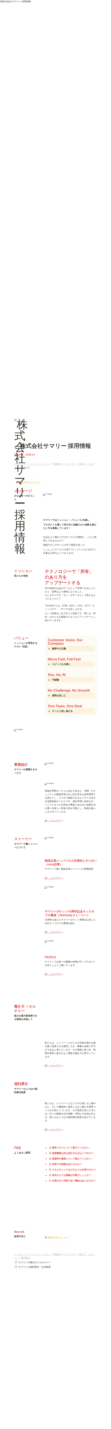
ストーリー (71, 463)
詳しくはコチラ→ (54, 820)
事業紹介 (58, 463)
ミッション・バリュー (39, 463)
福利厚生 (25, 467)
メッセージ (20, 463)
